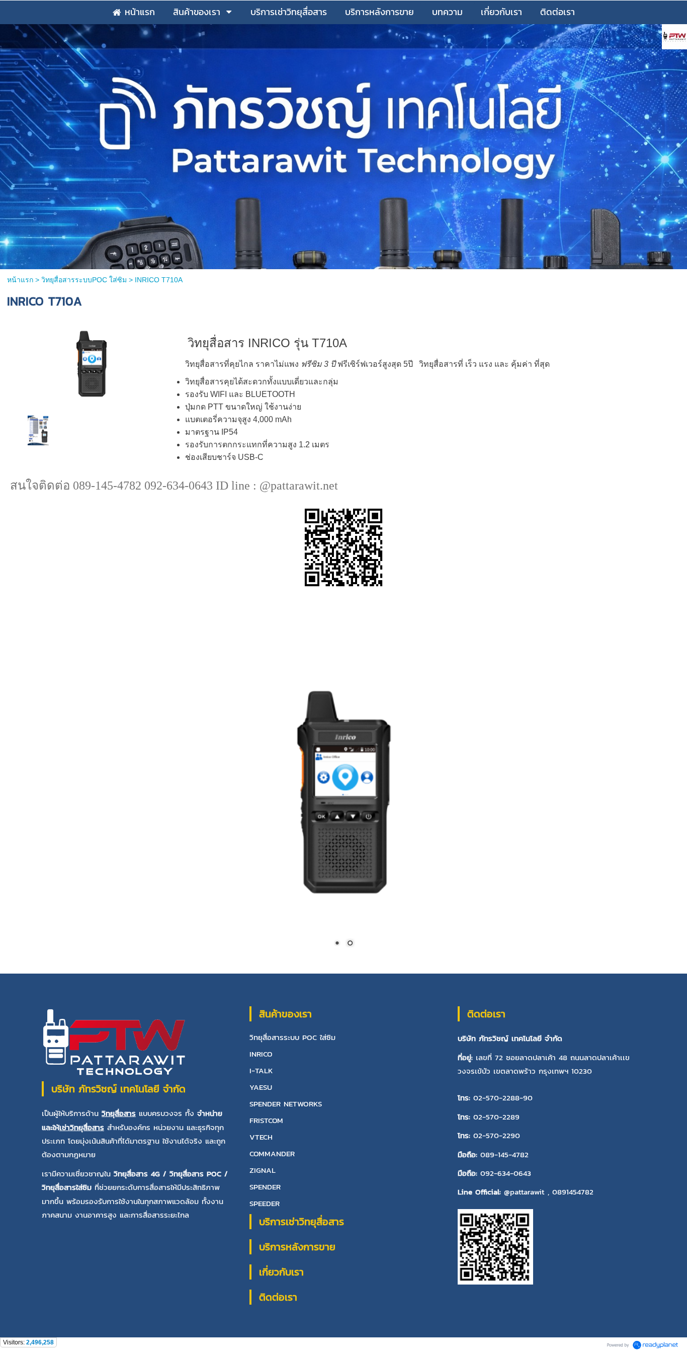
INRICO (261, 1054)
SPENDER (265, 1187)
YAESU (260, 1087)
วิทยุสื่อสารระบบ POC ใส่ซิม (292, 1038)
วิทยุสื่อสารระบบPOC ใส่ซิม (84, 280)
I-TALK (261, 1071)
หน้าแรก (21, 280)
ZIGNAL (262, 1170)
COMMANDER (272, 1154)
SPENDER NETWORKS (285, 1104)
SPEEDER (264, 1204)
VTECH (261, 1137)
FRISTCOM (266, 1121)
